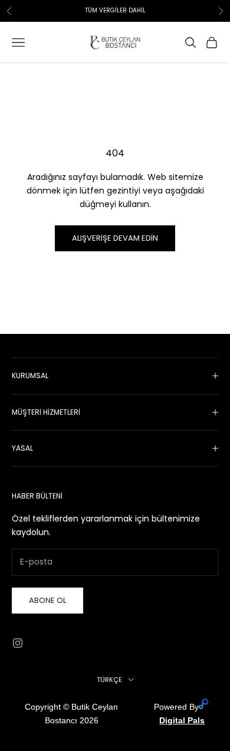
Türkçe (109, 679)
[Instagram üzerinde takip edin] (18, 643)
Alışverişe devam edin (115, 238)
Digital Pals (182, 720)
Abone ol (47, 600)
